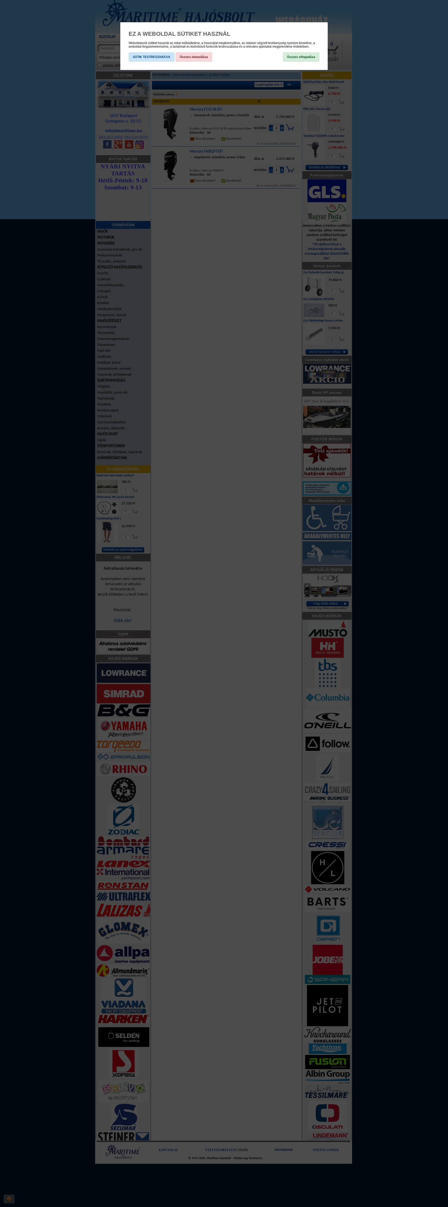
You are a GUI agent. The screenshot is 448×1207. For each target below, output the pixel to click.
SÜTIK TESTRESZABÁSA (151, 57)
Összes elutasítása (194, 57)
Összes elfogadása (301, 57)
